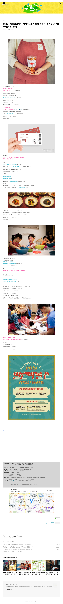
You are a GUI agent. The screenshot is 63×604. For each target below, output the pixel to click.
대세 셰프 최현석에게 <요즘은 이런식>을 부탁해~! (12, 551)
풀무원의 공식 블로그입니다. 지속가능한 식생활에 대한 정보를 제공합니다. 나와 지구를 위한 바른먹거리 (29, 586)
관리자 (36, 601)
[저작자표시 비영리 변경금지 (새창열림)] (20, 536)
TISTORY (32, 601)
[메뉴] (4, 3)
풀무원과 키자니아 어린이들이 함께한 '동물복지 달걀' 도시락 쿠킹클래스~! (17, 546)
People (5, 541)
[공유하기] (8, 536)
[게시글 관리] (10, 536)
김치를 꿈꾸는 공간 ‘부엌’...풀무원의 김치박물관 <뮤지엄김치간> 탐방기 (17, 549)
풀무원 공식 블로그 (11, 584)
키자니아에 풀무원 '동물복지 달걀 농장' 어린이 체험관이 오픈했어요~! (16, 544)
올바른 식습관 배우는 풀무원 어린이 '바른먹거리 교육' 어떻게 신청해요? (16, 547)
